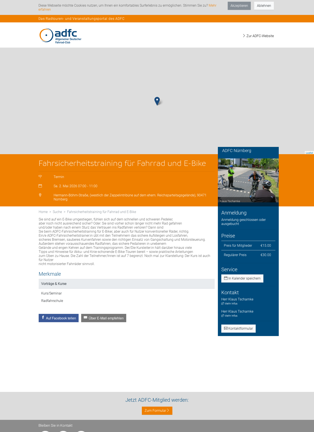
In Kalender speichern (244, 278)
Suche (57, 212)
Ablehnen (264, 6)
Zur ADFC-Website (260, 36)
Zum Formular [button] (155, 411)
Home (43, 212)
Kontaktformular (240, 328)
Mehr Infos (231, 303)
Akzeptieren (239, 6)
